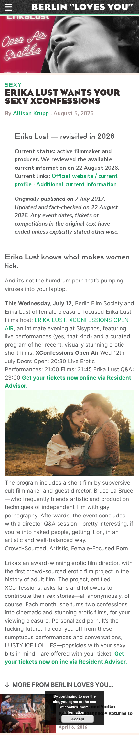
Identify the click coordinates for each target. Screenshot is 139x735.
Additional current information (76, 184)
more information (76, 709)
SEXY (13, 85)
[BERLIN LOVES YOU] (82, 6)
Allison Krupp (31, 113)
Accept (77, 719)
